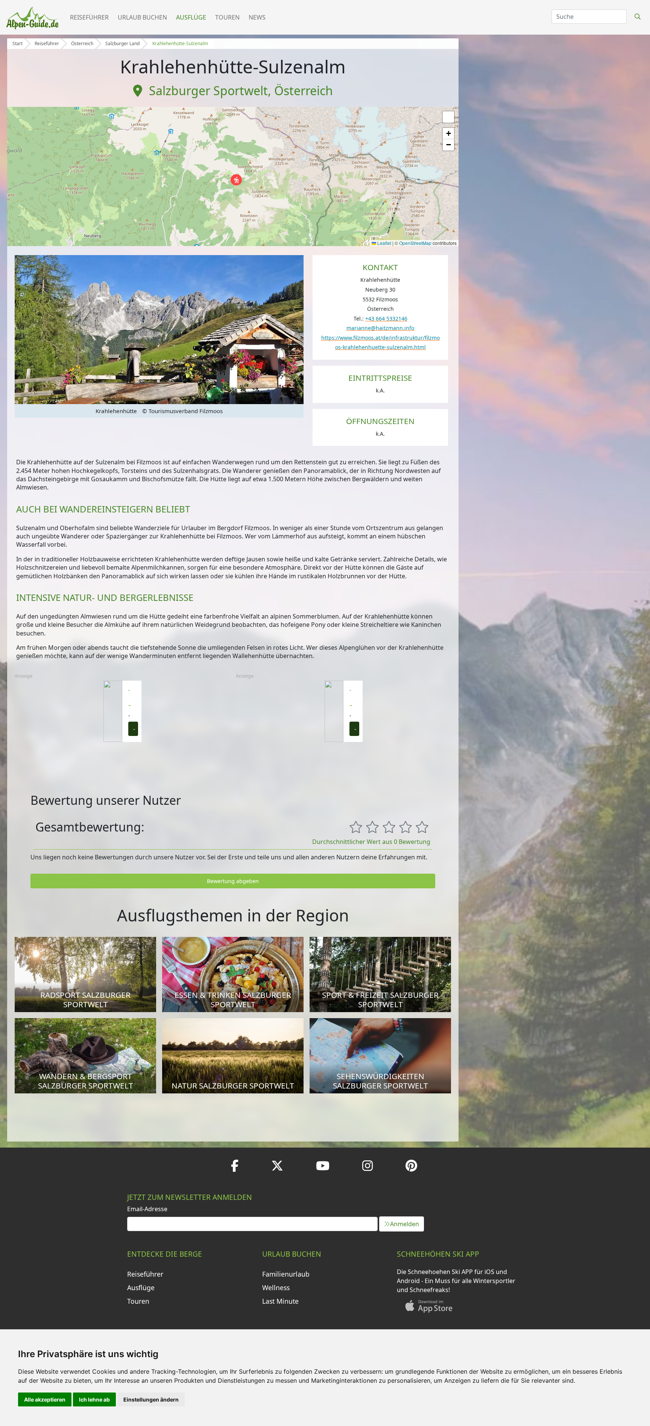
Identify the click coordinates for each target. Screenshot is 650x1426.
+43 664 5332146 (386, 318)
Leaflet (383, 243)
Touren (227, 17)
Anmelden (404, 1224)
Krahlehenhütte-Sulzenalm (180, 43)
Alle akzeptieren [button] (44, 1399)
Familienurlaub (286, 1274)
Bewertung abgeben (233, 881)
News (257, 17)
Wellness (276, 1287)
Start (17, 43)
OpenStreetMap (415, 243)
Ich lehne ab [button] (94, 1399)
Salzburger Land (122, 43)
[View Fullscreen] (448, 117)
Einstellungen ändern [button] (151, 1399)
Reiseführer (89, 17)
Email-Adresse (147, 1209)
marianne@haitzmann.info (380, 327)
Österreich (82, 43)
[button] (236, 179)
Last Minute (280, 1301)
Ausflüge (191, 17)
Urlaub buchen (142, 17)
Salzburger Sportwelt (208, 90)
